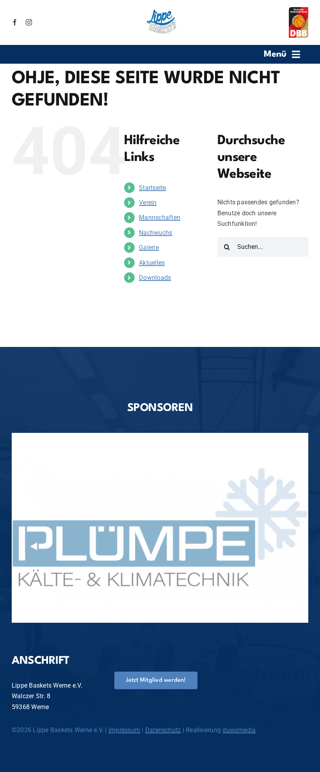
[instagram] (29, 22)
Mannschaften (159, 217)
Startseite (152, 187)
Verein (147, 202)
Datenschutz (163, 730)
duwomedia (239, 730)
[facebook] (15, 22)
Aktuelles (152, 262)
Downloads (155, 277)
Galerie (149, 247)
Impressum (124, 730)
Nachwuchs (155, 232)
